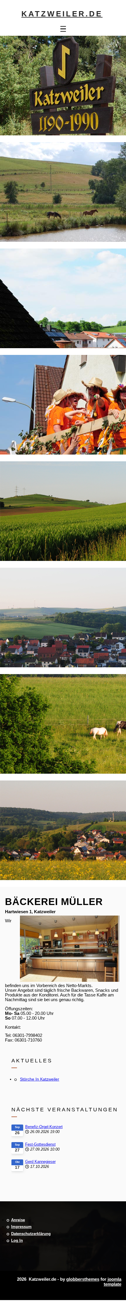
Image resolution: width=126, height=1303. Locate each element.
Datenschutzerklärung (31, 1233)
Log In (17, 1240)
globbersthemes (82, 1279)
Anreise (18, 1220)
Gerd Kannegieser (40, 1161)
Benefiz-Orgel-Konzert (44, 1127)
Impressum (21, 1226)
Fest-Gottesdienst (40, 1144)
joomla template (112, 1282)
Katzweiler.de (62, 13)
